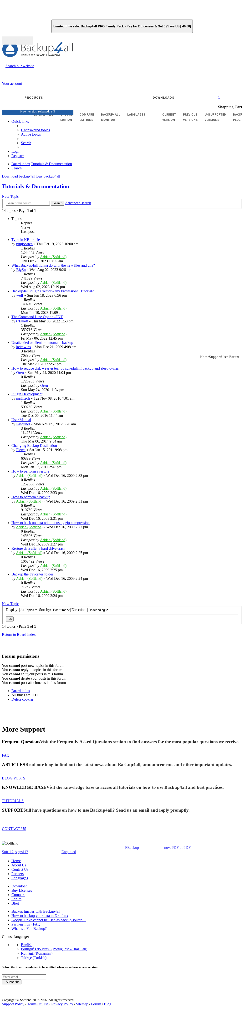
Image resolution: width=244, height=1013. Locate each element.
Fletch (20, 450)
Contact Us (19, 869)
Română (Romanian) (36, 953)
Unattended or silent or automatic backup (42, 343)
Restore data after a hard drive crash (38, 548)
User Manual (21, 420)
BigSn (21, 270)
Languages (19, 878)
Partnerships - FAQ (26, 924)
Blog (15, 903)
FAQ (6, 755)
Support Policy (13, 1004)
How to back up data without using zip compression (50, 523)
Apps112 (21, 852)
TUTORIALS (13, 801)
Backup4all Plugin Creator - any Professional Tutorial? (52, 291)
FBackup (132, 847)
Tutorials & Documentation (35, 186)
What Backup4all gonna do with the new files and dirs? (53, 265)
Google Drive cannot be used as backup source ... (48, 920)
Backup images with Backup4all (35, 911)
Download (19, 886)
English (26, 945)
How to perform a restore (30, 471)
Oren (20, 373)
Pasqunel (23, 424)
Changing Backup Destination (34, 445)
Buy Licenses (21, 890)
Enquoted (68, 852)
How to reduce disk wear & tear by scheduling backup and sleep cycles (65, 368)
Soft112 (8, 852)
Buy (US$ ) (17, 40)
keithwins (23, 347)
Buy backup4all (48, 176)
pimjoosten (24, 244)
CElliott (22, 321)
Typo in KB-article (25, 240)
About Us (18, 865)
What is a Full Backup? (29, 928)
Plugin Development (26, 394)
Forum (16, 899)
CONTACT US (14, 829)
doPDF (185, 847)
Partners (17, 874)
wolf (19, 295)
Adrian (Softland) (53, 257)
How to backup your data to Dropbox (39, 916)
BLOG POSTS (13, 778)
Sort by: (45, 610)
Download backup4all (18, 176)
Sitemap (82, 1004)
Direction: (79, 610)
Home (16, 861)
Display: (12, 610)
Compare (18, 895)
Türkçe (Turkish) (33, 958)
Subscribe (12, 982)
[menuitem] (31, 134)
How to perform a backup (30, 497)
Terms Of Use (38, 1004)
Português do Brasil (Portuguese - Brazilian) (54, 949)
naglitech (23, 398)
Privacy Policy (62, 1004)
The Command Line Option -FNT (37, 317)
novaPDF (171, 847)
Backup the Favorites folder (32, 574)
